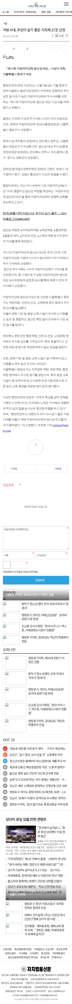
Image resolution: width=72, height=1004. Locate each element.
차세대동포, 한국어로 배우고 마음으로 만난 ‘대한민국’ (38, 875)
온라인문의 (10, 953)
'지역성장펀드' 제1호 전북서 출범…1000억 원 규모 (37, 859)
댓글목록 (8, 485)
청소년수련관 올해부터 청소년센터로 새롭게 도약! (35, 761)
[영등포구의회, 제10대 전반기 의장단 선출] (4, 598)
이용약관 (7, 949)
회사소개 (44, 957)
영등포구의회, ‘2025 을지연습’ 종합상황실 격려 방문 (36, 804)
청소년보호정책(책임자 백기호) (23, 957)
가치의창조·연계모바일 (25, 12)
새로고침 (41, 565)
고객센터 (34, 953)
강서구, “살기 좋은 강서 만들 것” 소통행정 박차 (33, 755)
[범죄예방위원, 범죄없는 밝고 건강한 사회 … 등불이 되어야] (7, 898)
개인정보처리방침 (22, 949)
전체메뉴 (66, 4)
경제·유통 (46, 12)
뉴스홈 (5, 12)
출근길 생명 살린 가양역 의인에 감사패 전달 (31, 773)
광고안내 (45, 953)
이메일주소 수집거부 (44, 949)
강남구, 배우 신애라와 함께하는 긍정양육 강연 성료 (35, 786)
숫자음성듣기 (33, 565)
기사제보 (22, 953)
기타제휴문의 (58, 953)
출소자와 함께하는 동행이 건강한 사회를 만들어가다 (37, 881)
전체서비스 (56, 957)
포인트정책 (61, 949)
